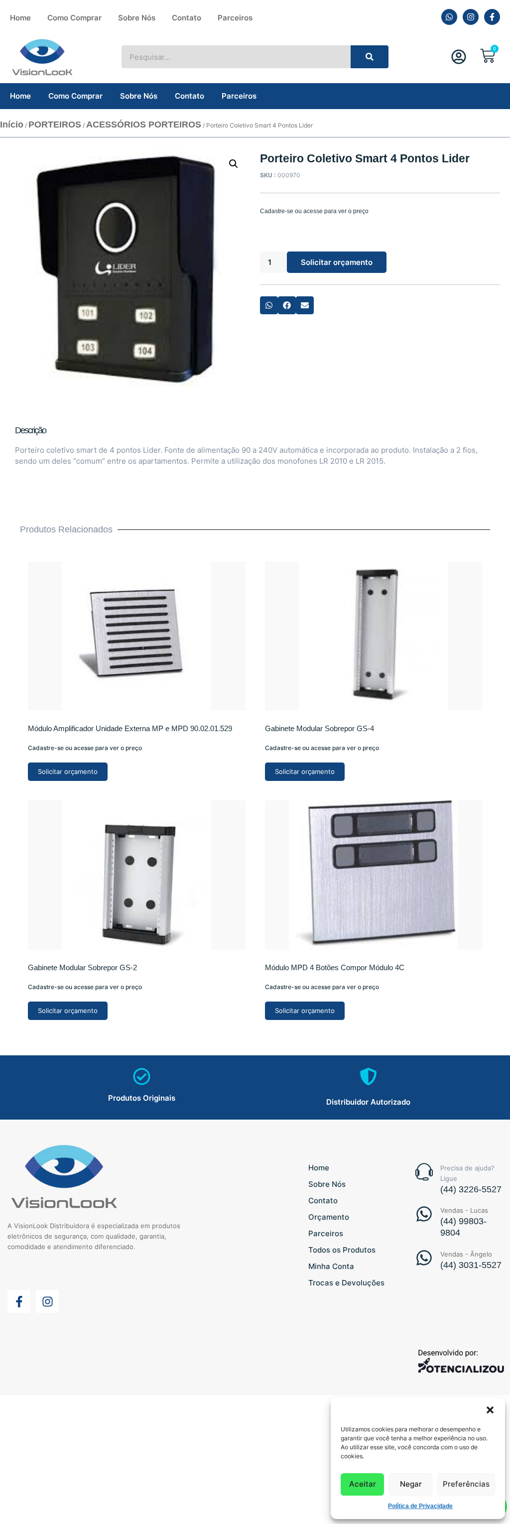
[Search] (370, 56)
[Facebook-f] (492, 17)
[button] (490, 1410)
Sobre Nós (136, 17)
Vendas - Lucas (464, 1210)
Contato (186, 17)
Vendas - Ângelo (466, 1254)
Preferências (466, 1484)
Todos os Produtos (342, 1250)
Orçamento (328, 1217)
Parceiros (235, 17)
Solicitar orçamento (337, 262)
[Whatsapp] (449, 17)
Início (11, 124)
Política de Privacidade (420, 1506)
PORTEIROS (54, 124)
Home (20, 17)
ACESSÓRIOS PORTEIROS (143, 124)
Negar (411, 1484)
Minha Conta (331, 1266)
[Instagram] (471, 17)
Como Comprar (74, 17)
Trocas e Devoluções (346, 1282)
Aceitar (362, 1484)
